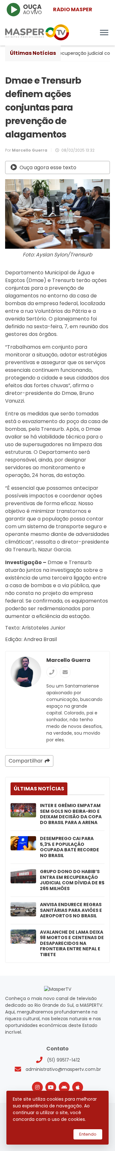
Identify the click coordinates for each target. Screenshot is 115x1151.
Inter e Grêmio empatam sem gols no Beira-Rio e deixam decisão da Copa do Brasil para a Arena (71, 814)
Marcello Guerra (68, 660)
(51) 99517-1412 (63, 1060)
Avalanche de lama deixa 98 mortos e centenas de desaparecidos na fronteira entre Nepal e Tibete (72, 944)
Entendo (87, 1134)
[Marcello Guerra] (26, 671)
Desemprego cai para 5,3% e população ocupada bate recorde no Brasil (69, 847)
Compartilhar (26, 760)
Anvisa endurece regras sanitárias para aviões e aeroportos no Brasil (71, 910)
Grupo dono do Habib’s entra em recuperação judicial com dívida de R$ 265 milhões (72, 880)
